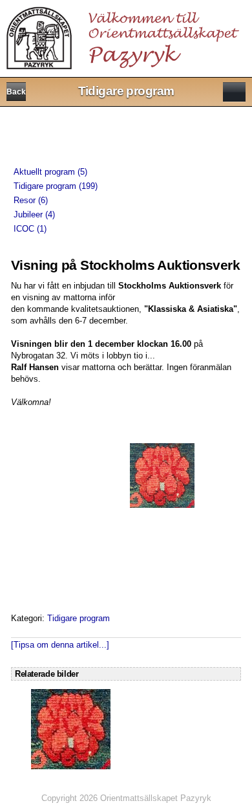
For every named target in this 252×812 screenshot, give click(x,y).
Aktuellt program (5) (50, 172)
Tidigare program (78, 618)
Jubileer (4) (34, 214)
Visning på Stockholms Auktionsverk (125, 265)
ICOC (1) (30, 229)
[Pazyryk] (125, 34)
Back (16, 91)
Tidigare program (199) (56, 186)
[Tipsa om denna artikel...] (60, 645)
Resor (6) (31, 200)
